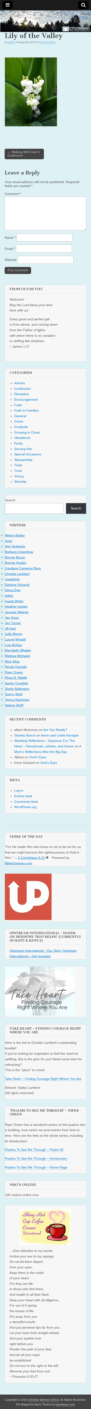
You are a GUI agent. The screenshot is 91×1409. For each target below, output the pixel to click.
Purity (18, 443)
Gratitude (21, 427)
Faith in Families (26, 410)
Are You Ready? (55, 730)
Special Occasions (27, 454)
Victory (19, 476)
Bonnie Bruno (15, 557)
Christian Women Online (43, 1400)
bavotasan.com (65, 1404)
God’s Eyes (37, 757)
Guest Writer (14, 601)
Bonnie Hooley (15, 563)
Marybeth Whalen (18, 650)
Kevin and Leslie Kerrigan (60, 735)
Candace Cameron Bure (23, 568)
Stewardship (23, 460)
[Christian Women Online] (45, 21)
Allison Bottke (15, 535)
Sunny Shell (13, 694)
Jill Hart (10, 628)
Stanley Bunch (24, 735)
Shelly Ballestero (17, 689)
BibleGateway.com (18, 863)
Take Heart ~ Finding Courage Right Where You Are (43, 1079)
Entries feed (23, 796)
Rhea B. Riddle (16, 677)
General (20, 416)
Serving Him (23, 449)
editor (11, 42)
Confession (22, 388)
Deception (21, 394)
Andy (8, 541)
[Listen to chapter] (47, 858)
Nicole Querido (16, 667)
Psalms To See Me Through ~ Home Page (36, 1167)
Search (10, 500)
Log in (18, 790)
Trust (18, 471)
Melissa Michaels (17, 656)
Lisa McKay (13, 645)
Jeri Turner (13, 623)
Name (10, 237)
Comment (13, 194)
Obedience (22, 438)
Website (11, 260)
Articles (19, 383)
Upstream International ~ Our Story (35, 950)
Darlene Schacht (17, 585)
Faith (18, 405)
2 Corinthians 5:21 (31, 858)
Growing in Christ (27, 432)
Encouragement (26, 399)
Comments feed (26, 801)
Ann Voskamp (15, 546)
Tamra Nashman (17, 699)
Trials (18, 465)
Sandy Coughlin (16, 683)
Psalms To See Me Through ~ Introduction (36, 1158)
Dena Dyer (13, 590)
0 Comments (47, 42)
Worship (20, 481)
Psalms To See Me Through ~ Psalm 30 (34, 1150)
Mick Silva (12, 661)
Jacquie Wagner (17, 612)
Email (10, 249)
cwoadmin (12, 579)
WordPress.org (25, 807)
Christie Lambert (17, 574)
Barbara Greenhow (19, 552)
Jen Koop (12, 617)
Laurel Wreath (15, 639)
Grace (18, 421)
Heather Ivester (16, 606)
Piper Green (14, 672)
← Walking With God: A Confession (24, 154)
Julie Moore (13, 634)
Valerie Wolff (14, 705)
